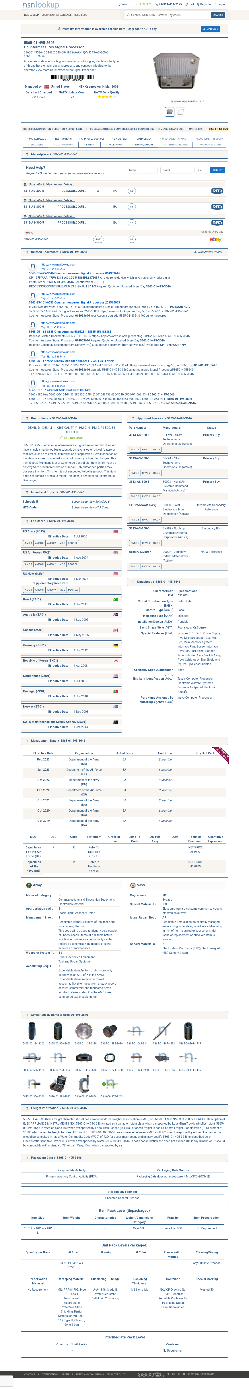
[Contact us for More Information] (186, 4)
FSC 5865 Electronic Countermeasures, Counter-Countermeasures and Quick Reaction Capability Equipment (157, 129)
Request (218, 170)
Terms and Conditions (90, 1374)
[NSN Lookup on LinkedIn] (168, 1374)
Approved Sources (92, 138)
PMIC (95, 427)
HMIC (82, 427)
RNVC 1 (146, 519)
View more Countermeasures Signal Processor (66, 70)
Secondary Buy (211, 528)
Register (205, 4)
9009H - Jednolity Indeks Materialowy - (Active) (176, 556)
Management (144, 138)
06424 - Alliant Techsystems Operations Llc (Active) (177, 463)
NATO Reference (211, 552)
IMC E (62, 543)
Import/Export (143, 144)
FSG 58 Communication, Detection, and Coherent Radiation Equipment (66, 129)
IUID (66, 438)
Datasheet (120, 138)
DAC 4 (156, 519)
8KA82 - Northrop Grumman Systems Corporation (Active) (175, 533)
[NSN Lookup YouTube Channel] (184, 1374)
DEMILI (47, 427)
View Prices (222, 753)
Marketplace (37, 138)
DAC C (156, 496)
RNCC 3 (135, 449)
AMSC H (39, 543)
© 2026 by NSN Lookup (201, 1373)
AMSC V (51, 589)
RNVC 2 (146, 449)
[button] (210, 29)
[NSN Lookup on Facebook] (173, 1374)
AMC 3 (28, 543)
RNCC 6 (135, 566)
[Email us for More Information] (192, 4)
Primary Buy (211, 435)
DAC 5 (156, 449)
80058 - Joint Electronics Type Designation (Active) (176, 509)
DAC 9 (156, 566)
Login (221, 4)
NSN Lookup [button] (31, 15)
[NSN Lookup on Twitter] (178, 1374)
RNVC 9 (146, 566)
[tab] (169, 112)
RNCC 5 (135, 519)
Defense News (50, 1374)
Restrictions (63, 138)
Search (124, 4)
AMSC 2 (51, 543)
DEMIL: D (34, 427)
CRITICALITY (65, 427)
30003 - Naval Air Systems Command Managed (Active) (175, 486)
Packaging (115, 144)
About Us (67, 1374)
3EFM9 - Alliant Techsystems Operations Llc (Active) (177, 439)
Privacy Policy (116, 1374)
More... (219, 251)
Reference (80, 15)
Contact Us (31, 1374)
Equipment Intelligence (56, 15)
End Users (36, 144)
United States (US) (200, 129)
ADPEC (70, 432)
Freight (91, 144)
